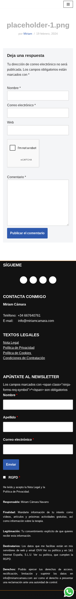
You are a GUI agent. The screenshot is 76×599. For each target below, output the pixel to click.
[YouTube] (52, 280)
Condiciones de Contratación (24, 358)
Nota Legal (11, 342)
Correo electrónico (21, 105)
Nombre (14, 88)
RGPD (14, 477)
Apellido (10, 417)
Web (10, 122)
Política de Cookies (17, 353)
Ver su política (51, 550)
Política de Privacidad (18, 347)
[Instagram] (33, 280)
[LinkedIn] (43, 280)
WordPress (50, 594)
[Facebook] (23, 280)
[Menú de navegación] (68, 4)
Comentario (16, 177)
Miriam (28, 33)
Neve (7, 594)
